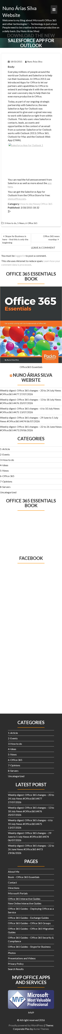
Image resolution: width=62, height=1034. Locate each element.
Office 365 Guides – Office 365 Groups (29, 923)
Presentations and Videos (22, 958)
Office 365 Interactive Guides (24, 898)
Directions (13, 887)
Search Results (16, 968)
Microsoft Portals (18, 893)
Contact (12, 882)
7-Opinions (6, 481)
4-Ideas (4, 465)
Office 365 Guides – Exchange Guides (28, 917)
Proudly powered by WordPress (26, 1025)
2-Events (5, 454)
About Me (13, 871)
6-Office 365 (7, 475)
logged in (20, 255)
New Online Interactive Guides (24, 903)
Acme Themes (41, 1028)
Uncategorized (8, 492)
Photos (12, 952)
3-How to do (7, 459)
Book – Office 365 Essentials (23, 877)
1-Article (5, 449)
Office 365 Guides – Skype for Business (29, 946)
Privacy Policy (16, 963)
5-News (4, 470)
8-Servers (5, 486)
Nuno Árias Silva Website (32, 377)
